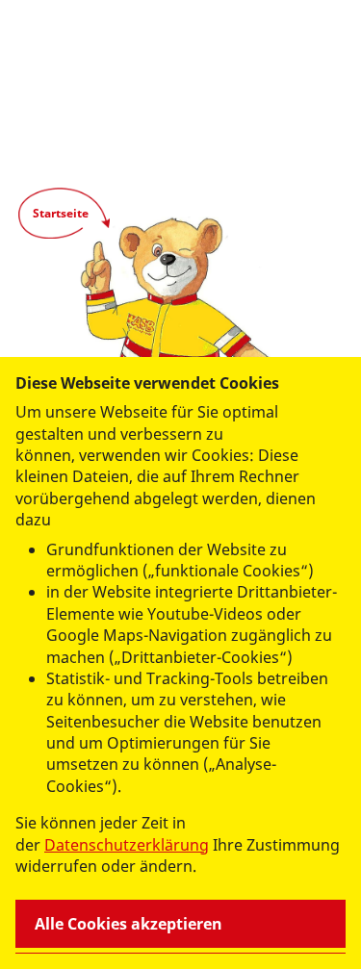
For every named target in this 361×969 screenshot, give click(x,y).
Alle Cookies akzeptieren (128, 923)
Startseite (61, 213)
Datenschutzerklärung (126, 844)
